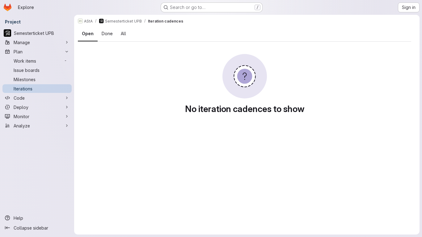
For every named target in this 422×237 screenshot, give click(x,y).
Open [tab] (88, 33)
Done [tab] (107, 33)
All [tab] (123, 33)
